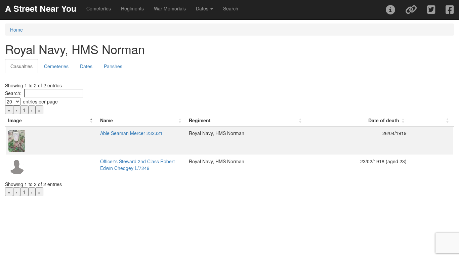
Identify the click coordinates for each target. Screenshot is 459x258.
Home (16, 29)
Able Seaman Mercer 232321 (131, 133)
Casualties (21, 66)
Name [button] (106, 120)
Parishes (113, 66)
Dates (86, 66)
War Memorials (170, 8)
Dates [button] (203, 8)
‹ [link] (16, 109)
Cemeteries (98, 8)
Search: (13, 93)
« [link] (9, 109)
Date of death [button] (383, 120)
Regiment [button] (200, 120)
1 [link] (24, 109)
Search (230, 8)
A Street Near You (40, 8)
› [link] (32, 109)
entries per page (40, 101)
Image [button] (15, 120)
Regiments (132, 8)
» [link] (39, 109)
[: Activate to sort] (431, 120)
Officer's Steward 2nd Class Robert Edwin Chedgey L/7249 (137, 164)
